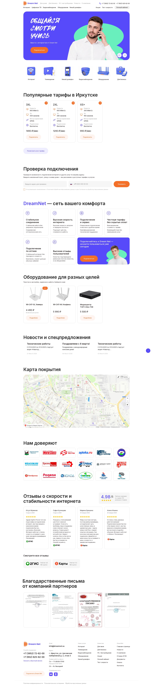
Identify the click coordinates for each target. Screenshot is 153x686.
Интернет (31, 79)
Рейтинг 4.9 (44, 563)
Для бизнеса (121, 79)
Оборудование (103, 79)
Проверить (122, 184)
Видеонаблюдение (85, 79)
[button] (39, 50)
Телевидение (49, 79)
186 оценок (43, 565)
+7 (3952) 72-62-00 (33, 653)
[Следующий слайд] (148, 350)
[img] (30, 3)
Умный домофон (67, 79)
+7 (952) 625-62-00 (33, 657)
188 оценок (73, 565)
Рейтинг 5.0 (73, 563)
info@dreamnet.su (57, 646)
